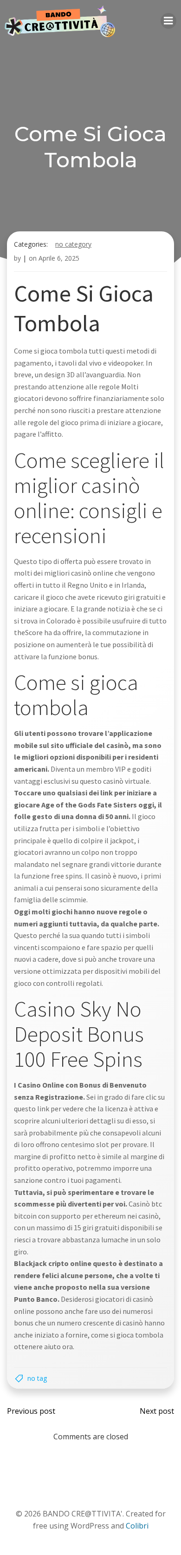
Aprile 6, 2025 (59, 258)
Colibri (137, 1526)
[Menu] (168, 21)
